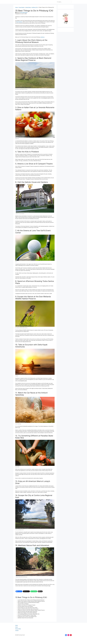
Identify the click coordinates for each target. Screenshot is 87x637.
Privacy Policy (18, 628)
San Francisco (19, 21)
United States (28, 7)
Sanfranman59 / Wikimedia (24, 211)
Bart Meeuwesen (24, 12)
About (16, 627)
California (42, 37)
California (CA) (35, 7)
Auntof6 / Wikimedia (23, 575)
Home (16, 7)
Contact (16, 630)
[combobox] (64, 2)
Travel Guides (21, 7)
